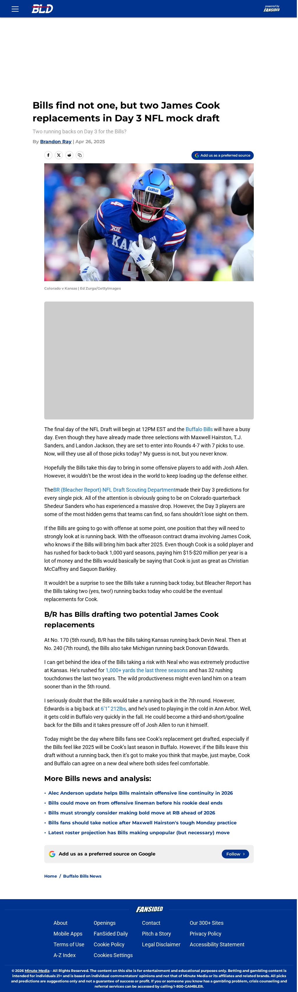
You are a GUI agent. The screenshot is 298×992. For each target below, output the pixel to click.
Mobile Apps (68, 934)
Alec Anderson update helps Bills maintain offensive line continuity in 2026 (140, 793)
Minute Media (37, 970)
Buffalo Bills (200, 429)
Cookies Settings (113, 955)
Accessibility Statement (217, 944)
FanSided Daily (111, 934)
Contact (151, 923)
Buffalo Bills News (82, 876)
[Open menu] (15, 8)
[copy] (80, 155)
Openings (105, 923)
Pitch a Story (156, 934)
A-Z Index (65, 955)
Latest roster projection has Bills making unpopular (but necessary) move (139, 832)
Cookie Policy (109, 944)
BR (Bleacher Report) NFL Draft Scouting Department (114, 490)
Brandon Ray (56, 141)
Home (50, 876)
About (61, 923)
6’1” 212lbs (113, 709)
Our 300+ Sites (207, 923)
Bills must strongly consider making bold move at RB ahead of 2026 (131, 813)
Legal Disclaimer (161, 944)
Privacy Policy (205, 934)
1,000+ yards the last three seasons (147, 670)
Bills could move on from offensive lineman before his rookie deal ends (135, 803)
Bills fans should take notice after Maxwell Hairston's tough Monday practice (142, 823)
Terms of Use (69, 944)
